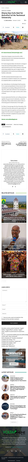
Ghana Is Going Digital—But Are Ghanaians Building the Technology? (18, 407)
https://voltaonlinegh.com (14, 162)
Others (9, 10)
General (14, 243)
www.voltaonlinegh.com (11, 119)
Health (11, 412)
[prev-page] (3, 281)
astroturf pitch (9, 124)
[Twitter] (15, 186)
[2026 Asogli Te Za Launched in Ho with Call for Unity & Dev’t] (14, 264)
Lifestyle (7, 8)
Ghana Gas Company (18, 124)
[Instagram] (11, 451)
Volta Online (8, 20)
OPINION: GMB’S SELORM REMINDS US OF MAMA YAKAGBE (21, 144)
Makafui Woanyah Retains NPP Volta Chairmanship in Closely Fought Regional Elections (14, 247)
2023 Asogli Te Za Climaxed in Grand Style (6, 144)
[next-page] (5, 281)
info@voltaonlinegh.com (17, 447)
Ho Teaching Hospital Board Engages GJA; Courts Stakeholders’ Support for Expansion (18, 416)
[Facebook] (12, 186)
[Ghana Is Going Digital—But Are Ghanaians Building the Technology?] (5, 406)
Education (14, 215)
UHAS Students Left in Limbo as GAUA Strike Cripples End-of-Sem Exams (14, 219)
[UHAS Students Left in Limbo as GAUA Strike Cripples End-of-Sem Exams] (14, 209)
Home (3, 8)
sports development (6, 126)
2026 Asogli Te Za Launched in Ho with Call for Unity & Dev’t (14, 275)
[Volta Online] (3, 20)
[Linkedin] (16, 451)
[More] (22, 27)
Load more (13, 422)
